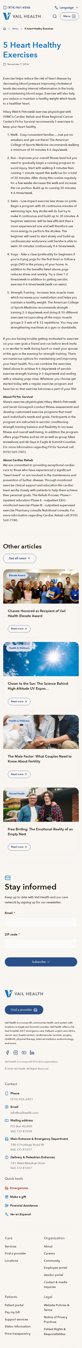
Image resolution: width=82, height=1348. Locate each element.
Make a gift (18, 1197)
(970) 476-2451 (21, 1099)
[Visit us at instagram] (15, 1052)
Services (10, 1246)
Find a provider (15, 1253)
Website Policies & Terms (56, 1307)
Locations (11, 1261)
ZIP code (12, 934)
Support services (16, 1319)
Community (52, 1261)
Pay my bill (12, 1312)
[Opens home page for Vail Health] (22, 16)
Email (10, 913)
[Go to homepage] (4, 28)
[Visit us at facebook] (7, 1052)
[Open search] (55, 16)
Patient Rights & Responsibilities (55, 1331)
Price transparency (18, 1334)
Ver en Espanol (20, 1214)
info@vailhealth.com (24, 1113)
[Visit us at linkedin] (32, 1052)
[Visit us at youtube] (24, 1052)
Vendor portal (53, 1275)
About (48, 1246)
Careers (49, 1253)
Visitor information (18, 1326)
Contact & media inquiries (55, 1284)
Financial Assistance (24, 1206)
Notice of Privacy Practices (55, 1319)
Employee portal (55, 1268)
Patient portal (14, 1305)
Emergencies (19, 1188)
